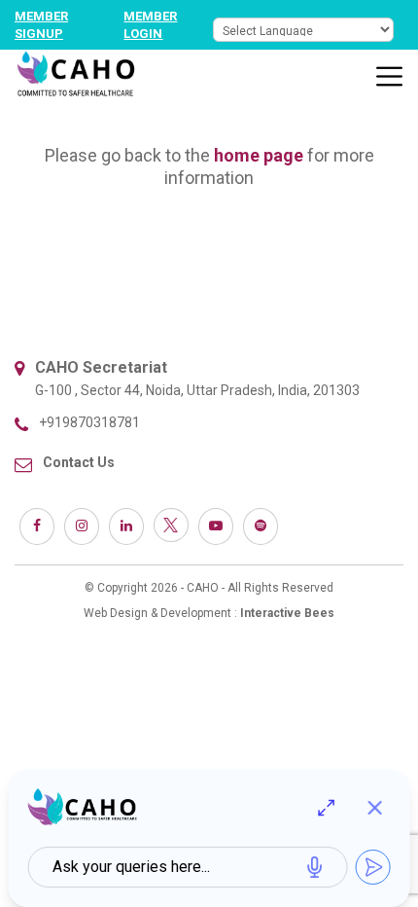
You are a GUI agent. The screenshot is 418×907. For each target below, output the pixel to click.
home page (258, 155)
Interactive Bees (287, 613)
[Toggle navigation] (389, 77)
